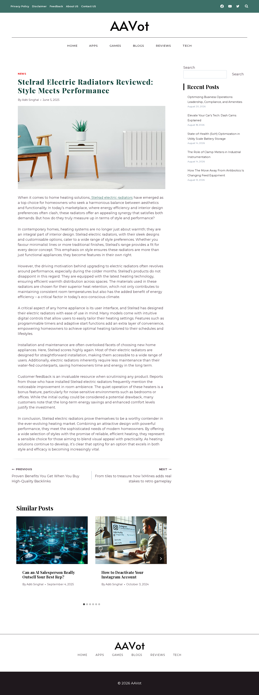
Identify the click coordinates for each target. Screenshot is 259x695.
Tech (187, 45)
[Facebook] (222, 6)
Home (72, 45)
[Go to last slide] (22, 558)
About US (72, 6)
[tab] (84, 604)
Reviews (163, 45)
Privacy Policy (20, 6)
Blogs (138, 45)
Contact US (88, 6)
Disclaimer (39, 6)
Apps (93, 45)
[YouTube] (230, 6)
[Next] (161, 558)
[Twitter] (237, 6)
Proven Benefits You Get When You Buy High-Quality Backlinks (45, 475)
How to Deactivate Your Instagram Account (122, 574)
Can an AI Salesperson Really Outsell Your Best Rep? (48, 574)
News (22, 73)
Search (189, 67)
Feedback (56, 6)
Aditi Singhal (30, 100)
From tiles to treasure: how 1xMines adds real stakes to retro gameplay (133, 475)
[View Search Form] (246, 6)
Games (115, 45)
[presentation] (52, 540)
